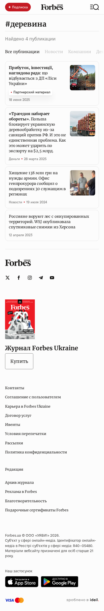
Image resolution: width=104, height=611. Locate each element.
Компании (79, 51)
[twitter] (7, 277)
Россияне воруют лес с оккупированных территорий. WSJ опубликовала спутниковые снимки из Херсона (49, 221)
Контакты (14, 388)
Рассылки (14, 443)
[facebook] (18, 277)
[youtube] (52, 277)
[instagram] (29, 277)
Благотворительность (26, 501)
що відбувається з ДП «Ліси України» (33, 75)
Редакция (14, 469)
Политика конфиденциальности (36, 452)
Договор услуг (18, 415)
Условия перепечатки (25, 433)
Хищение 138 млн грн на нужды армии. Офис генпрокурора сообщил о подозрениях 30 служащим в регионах (37, 183)
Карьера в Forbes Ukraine (27, 406)
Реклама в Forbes (21, 491)
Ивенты (12, 424)
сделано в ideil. (82, 600)
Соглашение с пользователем (33, 397)
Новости (54, 51)
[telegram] (40, 277)
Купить (19, 361)
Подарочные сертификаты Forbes (36, 510)
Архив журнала (19, 482)
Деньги (14, 159)
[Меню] (94, 7)
